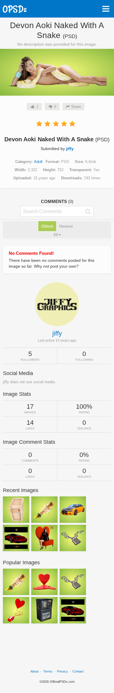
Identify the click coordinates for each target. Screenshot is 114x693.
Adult (38, 161)
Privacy (62, 671)
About (34, 671)
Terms (47, 671)
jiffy (70, 148)
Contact (78, 671)
